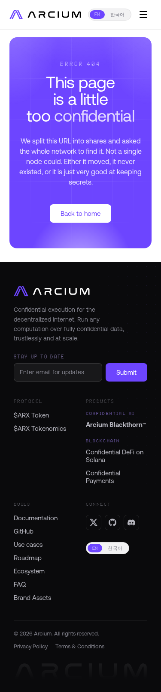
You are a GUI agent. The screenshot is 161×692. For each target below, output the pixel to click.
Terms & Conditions (79, 646)
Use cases (28, 544)
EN (97, 14)
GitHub (23, 531)
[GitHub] (112, 522)
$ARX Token (31, 415)
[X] (93, 522)
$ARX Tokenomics (40, 428)
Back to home (80, 213)
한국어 (117, 14)
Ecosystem (29, 571)
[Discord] (131, 522)
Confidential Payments (103, 476)
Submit (126, 372)
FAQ (20, 584)
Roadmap (28, 557)
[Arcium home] (47, 14)
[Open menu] (143, 14)
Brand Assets (32, 597)
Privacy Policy (31, 646)
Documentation (36, 518)
